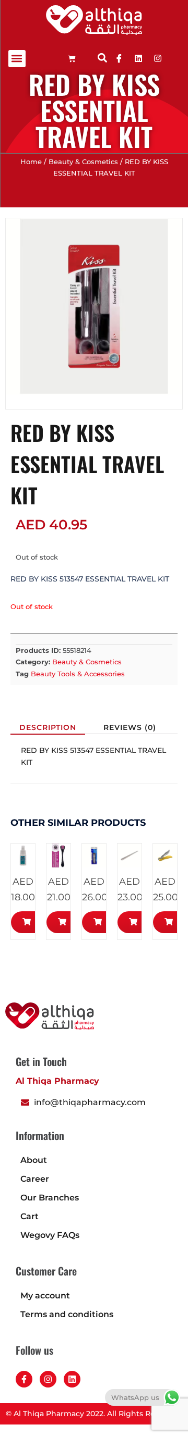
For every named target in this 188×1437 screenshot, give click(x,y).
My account (45, 1295)
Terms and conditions (66, 1314)
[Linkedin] (138, 58)
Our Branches (49, 1198)
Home (31, 162)
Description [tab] (47, 727)
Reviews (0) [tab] (129, 727)
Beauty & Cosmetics (83, 162)
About (33, 1160)
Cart (29, 1216)
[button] (17, 58)
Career (34, 1179)
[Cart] (71, 58)
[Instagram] (48, 1379)
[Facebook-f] (24, 1379)
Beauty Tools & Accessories (78, 674)
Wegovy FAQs (49, 1235)
